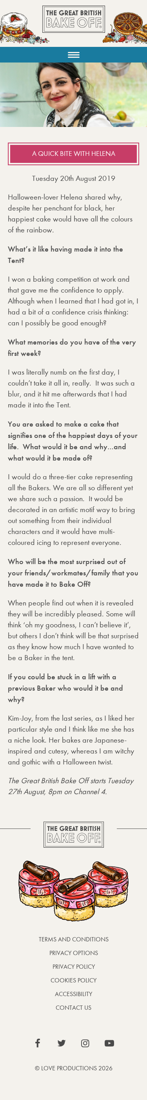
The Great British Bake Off (73, 25)
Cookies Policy (73, 980)
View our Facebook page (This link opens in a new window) (37, 1043)
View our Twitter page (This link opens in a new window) (61, 1043)
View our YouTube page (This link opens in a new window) (109, 1043)
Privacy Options (73, 953)
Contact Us (73, 1007)
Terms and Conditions (74, 939)
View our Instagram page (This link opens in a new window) (85, 1043)
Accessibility (73, 994)
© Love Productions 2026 (74, 1068)
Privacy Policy (74, 966)
